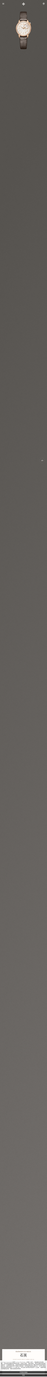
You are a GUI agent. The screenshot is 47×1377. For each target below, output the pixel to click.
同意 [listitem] (23, 1375)
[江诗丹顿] (23, 4)
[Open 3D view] (42, 460)
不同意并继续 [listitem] (23, 1372)
